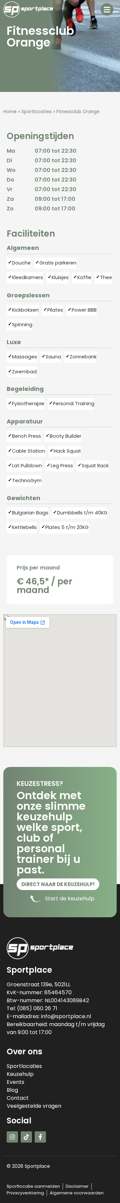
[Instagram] (12, 1137)
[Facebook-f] (40, 1137)
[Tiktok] (26, 1137)
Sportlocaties (36, 112)
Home (10, 112)
